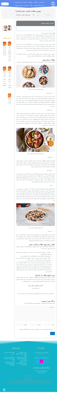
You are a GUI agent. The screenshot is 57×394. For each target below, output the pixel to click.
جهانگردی (30, 2)
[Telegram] (45, 361)
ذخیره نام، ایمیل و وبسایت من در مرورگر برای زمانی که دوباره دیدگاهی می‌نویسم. (36, 329)
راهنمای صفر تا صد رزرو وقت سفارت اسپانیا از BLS (9, 359)
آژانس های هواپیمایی (39, 5)
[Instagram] (41, 361)
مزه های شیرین (51, 121)
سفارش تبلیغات (19, 5)
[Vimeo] (37, 361)
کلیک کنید (41, 354)
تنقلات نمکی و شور (20, 194)
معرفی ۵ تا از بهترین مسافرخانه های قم (4, 50)
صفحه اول (41, 2)
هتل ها (25, 2)
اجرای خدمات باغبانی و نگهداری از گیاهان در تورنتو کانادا (9, 363)
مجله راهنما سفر (53, 4)
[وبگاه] (21, 325)
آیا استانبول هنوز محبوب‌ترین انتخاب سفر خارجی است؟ (21, 363)
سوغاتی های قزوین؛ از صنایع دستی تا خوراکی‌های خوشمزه (8, 79)
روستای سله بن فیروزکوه (9, 100)
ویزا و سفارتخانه (19, 2)
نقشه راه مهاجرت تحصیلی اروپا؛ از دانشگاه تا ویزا (21, 354)
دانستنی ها (26, 5)
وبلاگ (31, 5)
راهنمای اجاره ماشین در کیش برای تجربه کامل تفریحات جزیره (21, 359)
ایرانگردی (35, 2)
